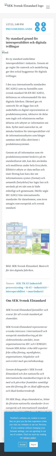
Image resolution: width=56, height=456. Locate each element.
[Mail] (43, 29)
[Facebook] (43, 24)
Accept (23, 444)
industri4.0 (40, 287)
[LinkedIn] (37, 29)
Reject (33, 444)
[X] (37, 24)
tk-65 (28, 287)
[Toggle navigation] (48, 7)
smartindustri (35, 291)
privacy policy (29, 438)
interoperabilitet (16, 291)
